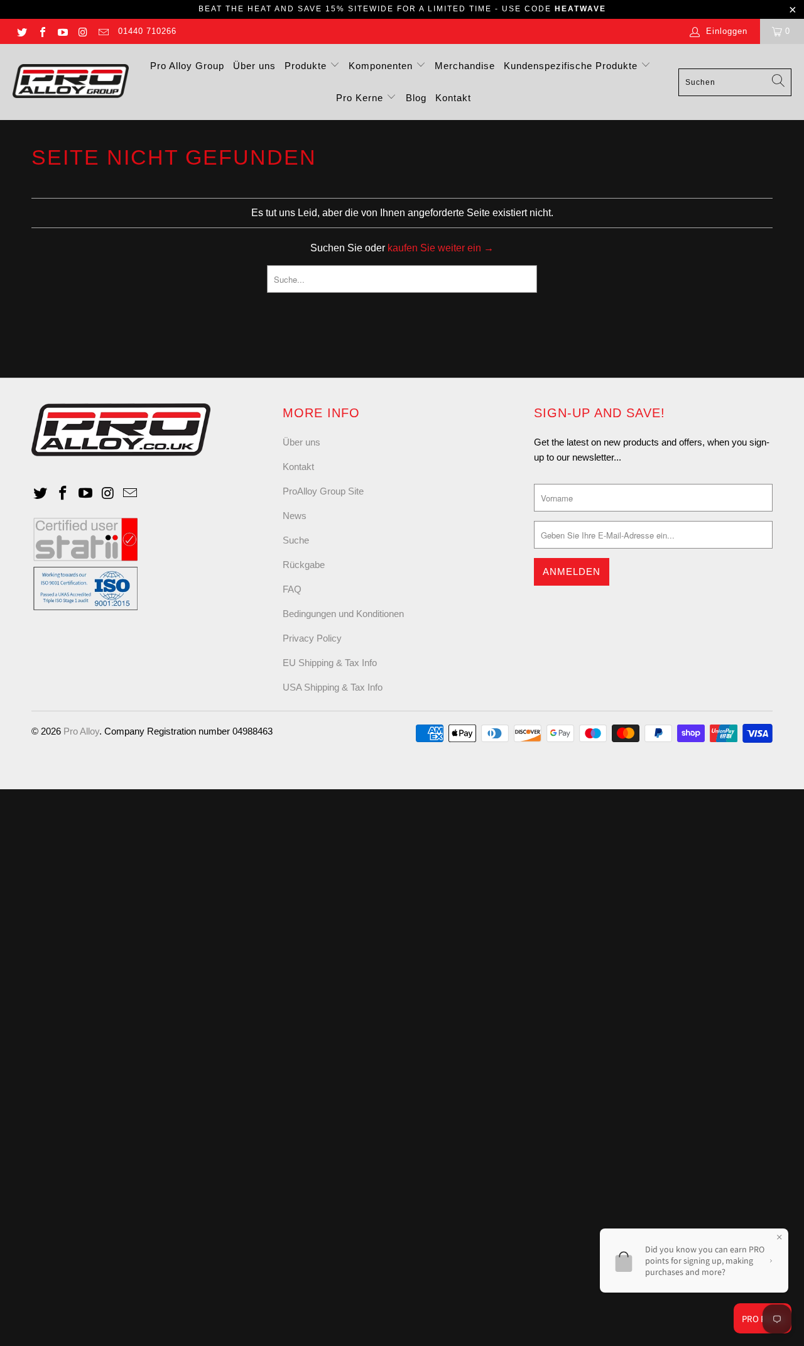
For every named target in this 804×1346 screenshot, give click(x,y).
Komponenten (382, 65)
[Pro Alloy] (71, 82)
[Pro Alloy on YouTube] (62, 31)
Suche (296, 540)
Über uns (254, 65)
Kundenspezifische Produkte (572, 65)
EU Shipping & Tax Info (330, 662)
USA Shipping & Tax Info (333, 687)
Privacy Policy (312, 638)
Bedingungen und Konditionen (343, 613)
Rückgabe (304, 564)
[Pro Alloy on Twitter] (21, 31)
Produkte (307, 65)
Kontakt (453, 97)
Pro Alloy (81, 731)
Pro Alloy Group (187, 65)
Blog (416, 97)
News (295, 515)
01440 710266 (147, 31)
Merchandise (465, 65)
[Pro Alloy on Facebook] (41, 31)
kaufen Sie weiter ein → (441, 248)
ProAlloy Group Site (323, 491)
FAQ (292, 589)
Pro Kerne (361, 97)
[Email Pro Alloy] (103, 31)
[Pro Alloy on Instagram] (82, 31)
